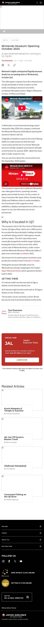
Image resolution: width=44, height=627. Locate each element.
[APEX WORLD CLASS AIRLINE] (18, 576)
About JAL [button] (5, 540)
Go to (13, 597)
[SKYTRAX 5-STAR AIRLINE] (17, 586)
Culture (15, 40)
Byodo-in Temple (32, 260)
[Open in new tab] (3, 561)
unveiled (23, 253)
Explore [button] (5, 526)
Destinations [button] (7, 546)
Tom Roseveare (7, 60)
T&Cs (22, 370)
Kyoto (5, 40)
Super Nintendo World (11, 271)
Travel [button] (4, 533)
